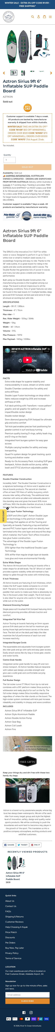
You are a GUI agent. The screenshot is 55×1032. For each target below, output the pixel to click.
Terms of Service (13, 958)
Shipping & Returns (14, 916)
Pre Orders (10, 942)
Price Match (11, 932)
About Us (9, 901)
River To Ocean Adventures (30, 1026)
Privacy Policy (11, 953)
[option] (14, 73)
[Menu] (50, 16)
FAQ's (8, 911)
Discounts (10, 937)
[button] (3, 516)
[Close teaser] (7, 508)
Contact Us (10, 906)
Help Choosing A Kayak (16, 927)
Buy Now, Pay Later (14, 948)
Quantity (7, 155)
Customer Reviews (14, 922)
